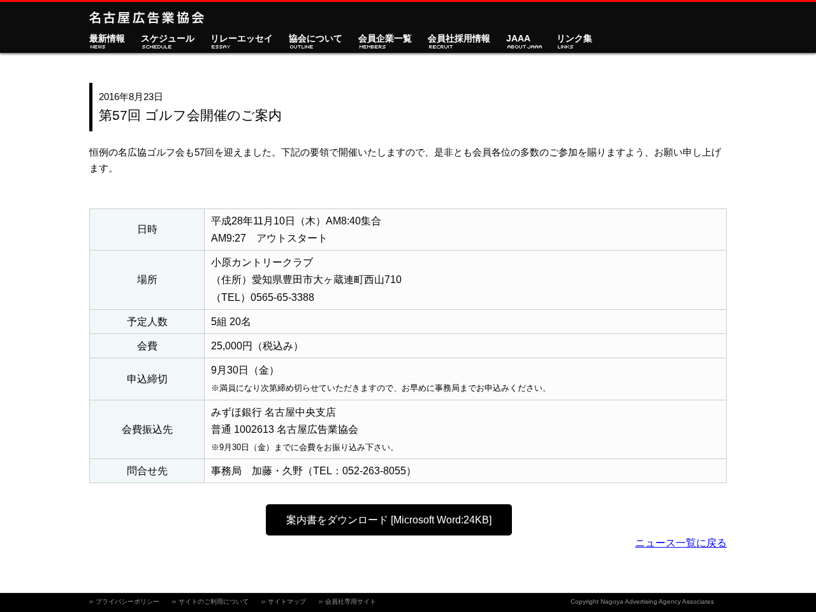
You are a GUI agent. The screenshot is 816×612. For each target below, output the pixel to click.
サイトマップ (287, 601)
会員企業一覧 (385, 38)
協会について (315, 38)
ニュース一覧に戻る (681, 542)
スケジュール (167, 38)
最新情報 (107, 38)
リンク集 (574, 38)
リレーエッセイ (241, 38)
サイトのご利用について (213, 601)
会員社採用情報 (459, 38)
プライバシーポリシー (127, 601)
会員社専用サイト (350, 601)
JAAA (518, 38)
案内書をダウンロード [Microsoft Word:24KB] (389, 519)
